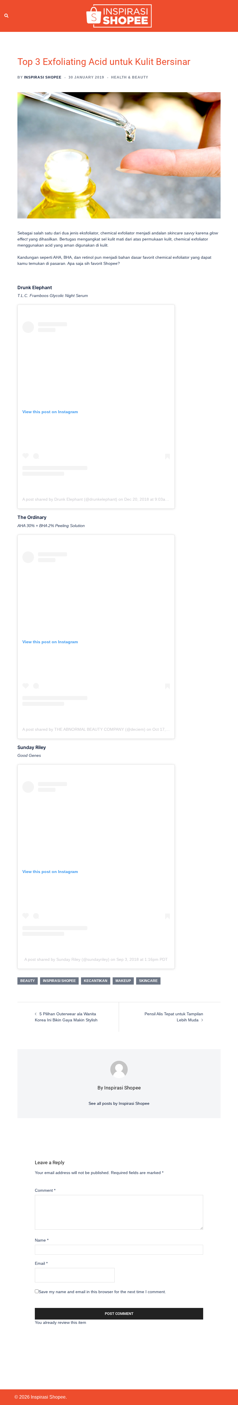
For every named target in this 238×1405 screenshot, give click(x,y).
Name (41, 1240)
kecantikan (95, 981)
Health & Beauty (129, 77)
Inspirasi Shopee (43, 77)
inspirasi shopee (59, 981)
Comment (45, 1190)
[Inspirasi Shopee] (119, 15)
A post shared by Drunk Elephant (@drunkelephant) (69, 499)
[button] (6, 16)
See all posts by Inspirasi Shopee (119, 1103)
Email (41, 1263)
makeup (123, 981)
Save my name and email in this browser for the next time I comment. (102, 1291)
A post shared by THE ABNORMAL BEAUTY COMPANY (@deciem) (83, 729)
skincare (148, 981)
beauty (27, 981)
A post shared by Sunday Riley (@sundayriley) (66, 959)
